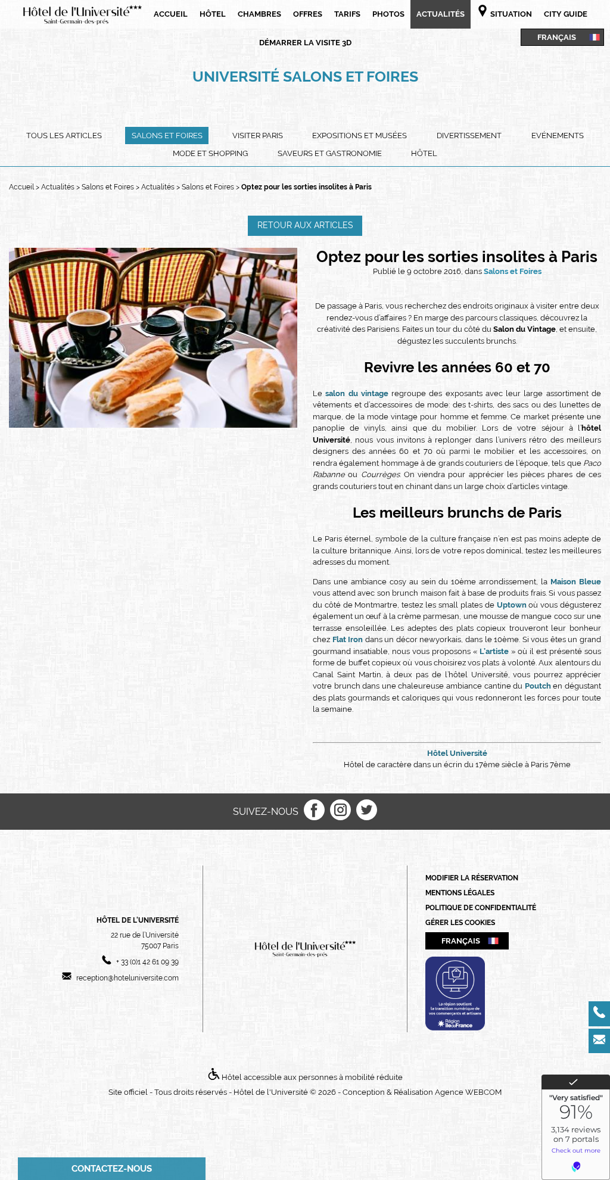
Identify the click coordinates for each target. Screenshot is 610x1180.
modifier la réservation (471, 878)
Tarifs (347, 14)
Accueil (171, 14)
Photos (388, 14)
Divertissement (469, 135)
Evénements (557, 135)
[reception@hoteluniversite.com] (599, 1041)
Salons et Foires (167, 135)
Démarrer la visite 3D (305, 42)
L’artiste (494, 651)
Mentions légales (459, 893)
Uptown (512, 604)
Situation (510, 14)
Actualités (440, 14)
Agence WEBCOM (468, 1092)
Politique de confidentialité (480, 908)
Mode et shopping (210, 153)
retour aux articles (305, 225)
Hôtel (213, 14)
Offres (307, 14)
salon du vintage (356, 393)
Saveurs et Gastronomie (330, 153)
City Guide (565, 14)
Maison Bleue (575, 581)
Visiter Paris (257, 135)
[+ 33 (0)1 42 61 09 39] (599, 1013)
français (556, 37)
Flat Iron (347, 639)
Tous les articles (64, 135)
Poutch (538, 685)
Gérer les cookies (460, 923)
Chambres (259, 14)
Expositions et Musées (359, 135)
